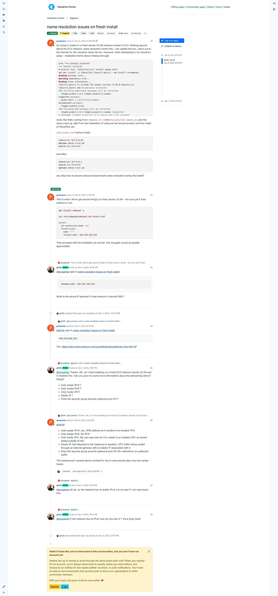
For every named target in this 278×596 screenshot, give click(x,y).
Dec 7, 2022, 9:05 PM (87, 514)
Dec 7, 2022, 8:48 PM (87, 368)
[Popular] (3, 21)
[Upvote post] (145, 183)
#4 (151, 326)
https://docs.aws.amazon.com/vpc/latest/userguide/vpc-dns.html (97, 346)
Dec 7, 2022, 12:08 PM (88, 267)
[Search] (3, 32)
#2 (151, 195)
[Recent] (3, 9)
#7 (151, 485)
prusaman (61, 41)
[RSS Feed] (145, 33)
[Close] (149, 551)
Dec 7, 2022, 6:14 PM (84, 326)
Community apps (195, 7)
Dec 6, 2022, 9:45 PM (85, 195)
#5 (151, 368)
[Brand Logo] (51, 6)
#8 (151, 514)
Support (65, 33)
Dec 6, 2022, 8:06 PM (85, 41)
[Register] (274, 9)
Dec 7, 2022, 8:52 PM (84, 420)
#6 (151, 420)
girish (59, 267)
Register (55, 586)
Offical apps (177, 7)
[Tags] (3, 15)
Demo (210, 7)
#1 (152, 41)
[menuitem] (274, 3)
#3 (151, 267)
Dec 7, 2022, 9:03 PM (87, 485)
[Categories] (3, 3)
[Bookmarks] (3, 26)
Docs (219, 7)
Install (227, 7)
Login (64, 586)
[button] (3, 586)
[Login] (274, 3)
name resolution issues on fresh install (98, 271)
